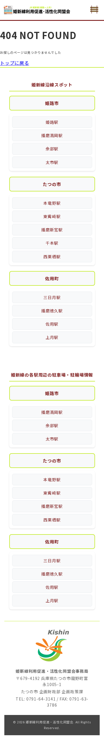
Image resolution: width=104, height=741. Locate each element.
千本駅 (52, 243)
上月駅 (52, 337)
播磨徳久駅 (52, 311)
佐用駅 (52, 324)
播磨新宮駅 (52, 230)
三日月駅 (51, 297)
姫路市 (52, 103)
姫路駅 (52, 122)
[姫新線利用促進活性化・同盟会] (37, 9)
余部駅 (52, 149)
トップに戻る (14, 62)
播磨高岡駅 (52, 135)
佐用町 (52, 278)
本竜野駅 (51, 203)
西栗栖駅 (51, 256)
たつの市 (52, 184)
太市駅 (52, 162)
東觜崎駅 (51, 216)
